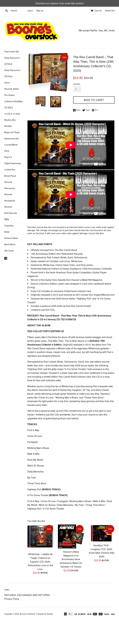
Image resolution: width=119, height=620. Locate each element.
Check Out (110, 10)
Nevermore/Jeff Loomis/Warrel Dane (11, 144)
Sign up (39, 10)
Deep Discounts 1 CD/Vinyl (12, 60)
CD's (6, 219)
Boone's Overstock (27, 613)
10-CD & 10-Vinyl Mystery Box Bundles (12, 119)
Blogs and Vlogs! (12, 132)
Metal (6, 231)
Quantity (76, 84)
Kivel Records (10, 213)
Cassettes (8, 225)
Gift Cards (9, 250)
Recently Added (11, 88)
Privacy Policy (11, 598)
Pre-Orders (9, 95)
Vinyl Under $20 (11, 51)
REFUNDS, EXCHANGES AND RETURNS (27, 595)
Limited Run (9, 169)
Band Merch (10, 244)
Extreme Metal (11, 238)
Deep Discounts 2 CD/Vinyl (12, 73)
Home (7, 82)
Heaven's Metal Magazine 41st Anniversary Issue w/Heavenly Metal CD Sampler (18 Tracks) (71, 559)
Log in (30, 10)
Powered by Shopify (44, 613)
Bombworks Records (9, 203)
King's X (8, 157)
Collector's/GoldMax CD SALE (13, 104)
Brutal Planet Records (10, 178)
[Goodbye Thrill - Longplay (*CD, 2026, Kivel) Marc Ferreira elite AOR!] (101, 533)
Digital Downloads (12, 163)
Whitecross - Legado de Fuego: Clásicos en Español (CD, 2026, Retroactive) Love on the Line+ (40, 561)
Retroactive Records (9, 191)
